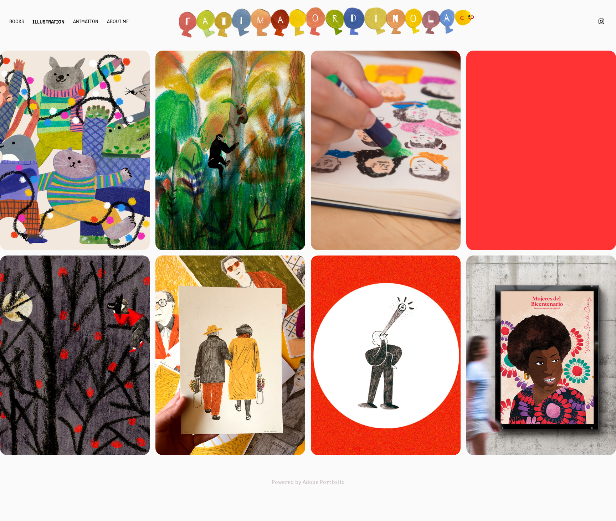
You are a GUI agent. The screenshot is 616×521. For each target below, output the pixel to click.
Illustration (48, 21)
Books (16, 21)
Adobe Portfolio (324, 481)
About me (118, 21)
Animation (85, 21)
